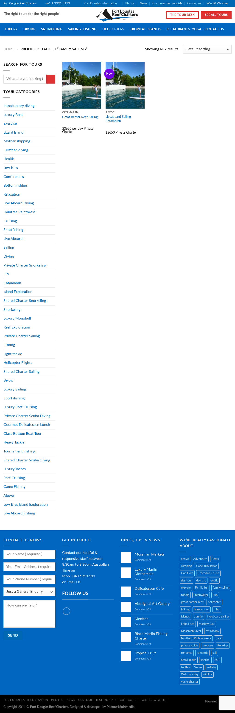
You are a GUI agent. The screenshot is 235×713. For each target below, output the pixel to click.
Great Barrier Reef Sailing (80, 117)
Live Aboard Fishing (19, 513)
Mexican (141, 619)
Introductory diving (18, 106)
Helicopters (113, 29)
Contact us (194, 3)
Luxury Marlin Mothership (146, 572)
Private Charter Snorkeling (24, 265)
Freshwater (201, 595)
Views (198, 667)
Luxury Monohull (17, 318)
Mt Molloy (212, 631)
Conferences (13, 177)
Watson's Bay (190, 674)
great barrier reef (192, 602)
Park (218, 638)
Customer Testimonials (167, 3)
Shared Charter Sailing (21, 371)
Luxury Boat (13, 115)
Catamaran (12, 283)
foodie (185, 595)
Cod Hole (187, 573)
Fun (215, 595)
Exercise (10, 123)
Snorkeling (51, 29)
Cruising (10, 221)
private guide (189, 645)
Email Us (74, 582)
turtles (185, 667)
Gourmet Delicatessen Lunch (26, 425)
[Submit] (50, 79)
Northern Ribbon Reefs (196, 638)
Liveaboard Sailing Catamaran (118, 119)
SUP (217, 660)
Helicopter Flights (17, 363)
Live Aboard (12, 239)
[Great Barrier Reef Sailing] (81, 85)
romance (186, 652)
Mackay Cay (207, 624)
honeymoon (201, 609)
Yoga (196, 29)
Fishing (90, 29)
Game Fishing (14, 486)
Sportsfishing (14, 398)
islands (185, 616)
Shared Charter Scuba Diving (26, 460)
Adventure (200, 559)
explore (186, 587)
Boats (215, 559)
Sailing (74, 29)
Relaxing (222, 645)
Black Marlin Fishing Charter (151, 636)
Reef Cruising (14, 478)
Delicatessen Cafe (149, 588)
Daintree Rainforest (19, 212)
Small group (188, 660)
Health (8, 159)
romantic (202, 652)
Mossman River (191, 631)
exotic (214, 580)
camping (186, 566)
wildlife (207, 674)
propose (207, 645)
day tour (186, 580)
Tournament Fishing (19, 451)
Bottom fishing (15, 185)
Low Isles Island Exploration (25, 504)
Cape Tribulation (206, 566)
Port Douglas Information (100, 3)
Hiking (185, 609)
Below (8, 380)
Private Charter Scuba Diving (26, 416)
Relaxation (11, 194)
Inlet (217, 609)
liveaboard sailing (218, 616)
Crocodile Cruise (208, 573)
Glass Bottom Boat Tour (22, 433)
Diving (29, 29)
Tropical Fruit (145, 653)
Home (9, 49)
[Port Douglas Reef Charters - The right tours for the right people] (117, 14)
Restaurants (178, 29)
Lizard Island (13, 132)
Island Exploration (17, 292)
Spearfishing (13, 230)
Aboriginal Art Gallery (152, 604)
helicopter (214, 602)
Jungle (198, 616)
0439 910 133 (84, 576)
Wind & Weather (217, 3)
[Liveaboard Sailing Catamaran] (125, 85)
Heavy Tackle (13, 442)
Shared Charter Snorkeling (24, 301)
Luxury (11, 29)
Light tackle (12, 354)
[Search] (228, 29)
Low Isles (10, 168)
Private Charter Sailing (21, 336)
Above (8, 495)
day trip (201, 580)
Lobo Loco (187, 624)
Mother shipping (16, 141)
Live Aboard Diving (18, 203)
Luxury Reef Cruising (20, 407)
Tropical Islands (145, 29)
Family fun (201, 587)
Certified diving (15, 150)
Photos (129, 3)
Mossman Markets (150, 554)
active (185, 559)
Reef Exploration (16, 327)
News (143, 3)
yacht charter (189, 681)
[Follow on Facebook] (66, 611)
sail (215, 652)
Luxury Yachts (14, 469)
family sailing (221, 587)
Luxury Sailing (14, 389)
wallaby (211, 667)
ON (6, 274)
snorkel (205, 660)
